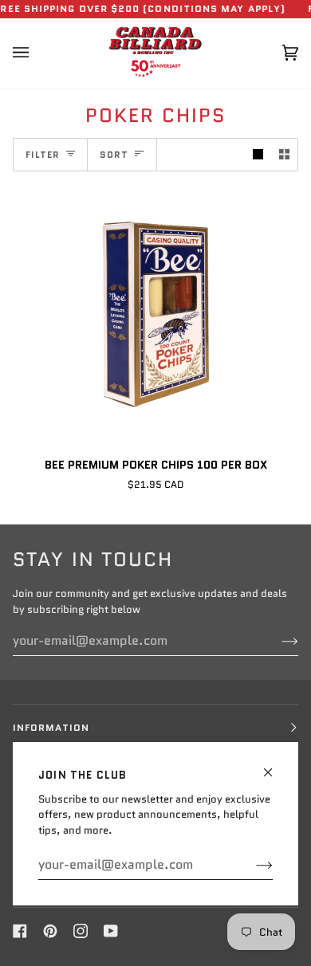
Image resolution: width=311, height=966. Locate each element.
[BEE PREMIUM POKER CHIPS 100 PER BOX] (155, 313)
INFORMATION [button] (51, 727)
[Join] (251, 865)
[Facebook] (20, 931)
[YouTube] (111, 931)
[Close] (274, 765)
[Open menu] (37, 53)
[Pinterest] (50, 931)
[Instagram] (80, 931)
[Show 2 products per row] (284, 155)
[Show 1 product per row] (258, 155)
